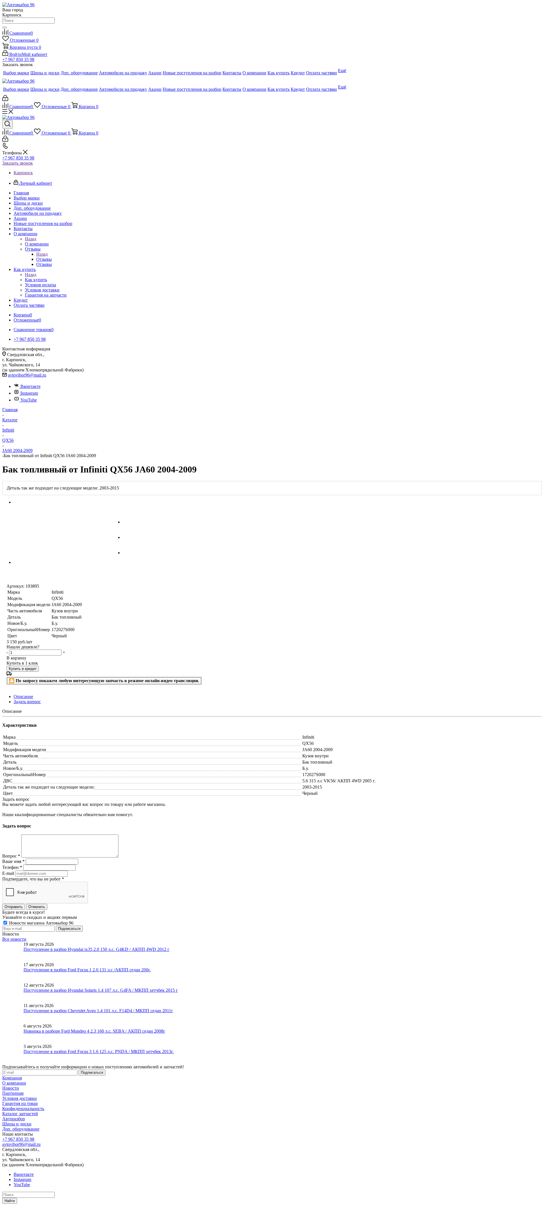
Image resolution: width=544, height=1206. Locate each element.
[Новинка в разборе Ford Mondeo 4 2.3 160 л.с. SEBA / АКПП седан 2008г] (13, 1034)
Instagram (29, 393)
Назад (30, 238)
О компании (37, 243)
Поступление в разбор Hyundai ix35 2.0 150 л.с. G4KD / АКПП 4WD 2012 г (96, 949)
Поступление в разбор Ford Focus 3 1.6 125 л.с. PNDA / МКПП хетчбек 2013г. (99, 1051)
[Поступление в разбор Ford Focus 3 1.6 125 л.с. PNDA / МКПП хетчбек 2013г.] (13, 1054)
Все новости (14, 939)
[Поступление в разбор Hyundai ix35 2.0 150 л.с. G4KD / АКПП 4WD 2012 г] (13, 952)
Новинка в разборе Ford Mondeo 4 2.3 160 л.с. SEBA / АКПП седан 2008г (94, 1031)
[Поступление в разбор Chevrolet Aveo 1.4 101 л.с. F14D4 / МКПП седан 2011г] (13, 1013)
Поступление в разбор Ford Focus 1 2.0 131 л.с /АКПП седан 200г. (87, 969)
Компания (12, 1077)
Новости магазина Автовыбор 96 (40, 923)
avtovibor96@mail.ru (27, 375)
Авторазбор (13, 1118)
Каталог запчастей (20, 1113)
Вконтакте (30, 386)
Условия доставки (19, 1098)
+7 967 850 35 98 (18, 59)
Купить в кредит (23, 669)
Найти (10, 1201)
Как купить (36, 279)
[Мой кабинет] (5, 99)
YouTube (28, 400)
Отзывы (44, 259)
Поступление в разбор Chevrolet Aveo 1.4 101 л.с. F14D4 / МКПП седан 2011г (98, 1010)
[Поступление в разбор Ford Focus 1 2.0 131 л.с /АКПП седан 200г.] (13, 972)
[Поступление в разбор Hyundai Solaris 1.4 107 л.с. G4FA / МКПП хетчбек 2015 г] (13, 993)
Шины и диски (16, 1123)
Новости (10, 1088)
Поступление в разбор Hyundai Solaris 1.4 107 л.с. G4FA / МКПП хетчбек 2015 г (101, 990)
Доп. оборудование (20, 1129)
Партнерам (13, 1093)
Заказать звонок (17, 163)
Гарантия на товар (20, 1103)
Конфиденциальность (23, 1108)
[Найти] (4, 27)
